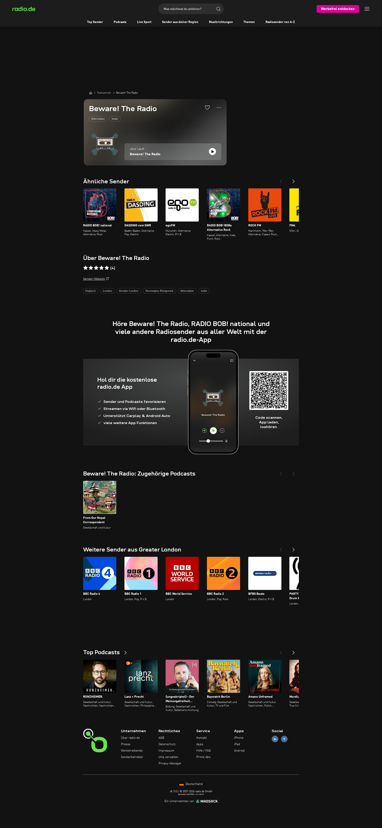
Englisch (90, 291)
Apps (199, 744)
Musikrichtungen (221, 22)
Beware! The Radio (145, 154)
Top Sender (95, 22)
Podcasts (120, 22)
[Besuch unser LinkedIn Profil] (275, 739)
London (107, 291)
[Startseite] (90, 93)
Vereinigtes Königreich (159, 291)
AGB (161, 737)
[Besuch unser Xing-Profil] (284, 739)
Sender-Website (94, 278)
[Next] (293, 179)
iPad (237, 744)
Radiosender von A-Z (280, 22)
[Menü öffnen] (367, 8)
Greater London (128, 291)
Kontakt (201, 737)
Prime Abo (203, 757)
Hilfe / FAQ (203, 750)
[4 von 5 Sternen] (101, 268)
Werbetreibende (132, 750)
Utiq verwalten (168, 757)
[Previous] (280, 179)
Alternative (98, 119)
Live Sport (144, 22)
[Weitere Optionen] (218, 107)
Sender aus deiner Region (180, 22)
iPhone (238, 737)
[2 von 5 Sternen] (91, 268)
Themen (249, 22)
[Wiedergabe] (212, 151)
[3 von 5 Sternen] (96, 268)
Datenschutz (167, 744)
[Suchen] (218, 8)
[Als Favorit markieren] (207, 107)
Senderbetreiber (132, 757)
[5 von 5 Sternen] (106, 268)
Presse (125, 744)
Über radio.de (130, 737)
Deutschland (194, 784)
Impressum (166, 750)
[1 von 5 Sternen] (85, 268)
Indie (115, 119)
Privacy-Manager (170, 763)
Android (239, 750)
